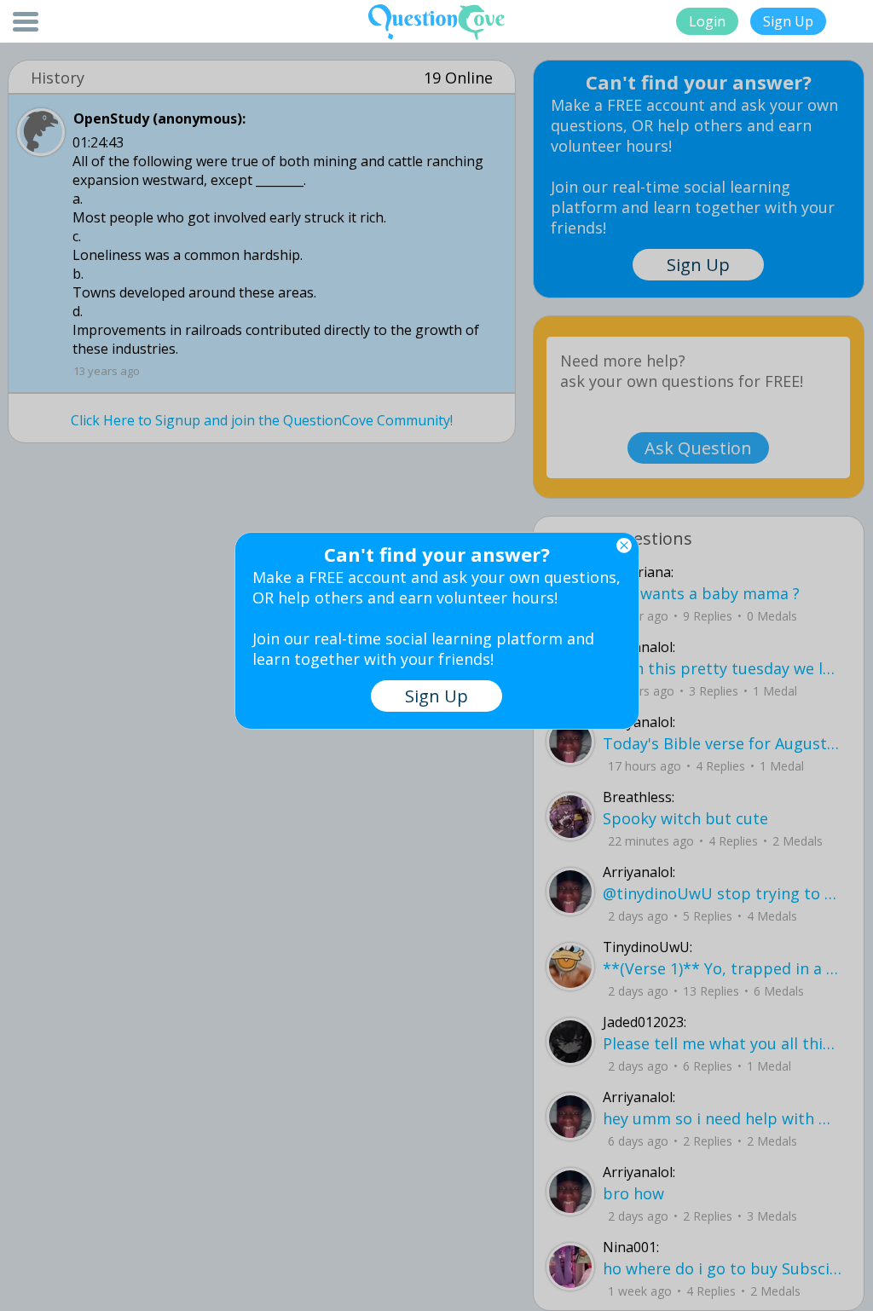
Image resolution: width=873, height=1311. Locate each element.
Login (707, 21)
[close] (624, 545)
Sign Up (788, 21)
